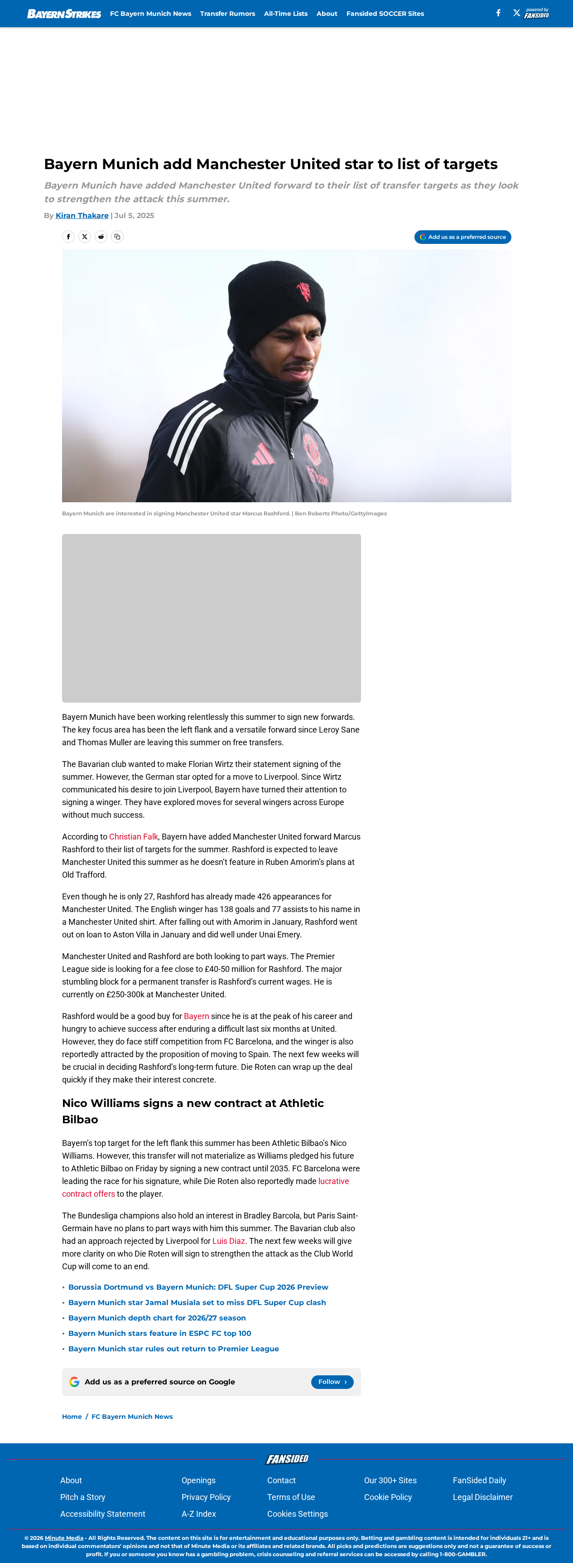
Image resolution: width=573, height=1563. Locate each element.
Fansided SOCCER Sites (385, 14)
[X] (516, 12)
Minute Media (64, 1537)
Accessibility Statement (102, 1514)
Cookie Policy (388, 1497)
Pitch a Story (83, 1497)
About (327, 14)
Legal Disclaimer (483, 1497)
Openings (199, 1480)
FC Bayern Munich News (150, 14)
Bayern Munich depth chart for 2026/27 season (157, 1318)
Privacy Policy (206, 1497)
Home (72, 1417)
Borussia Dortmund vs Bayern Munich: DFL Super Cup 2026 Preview (198, 1287)
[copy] (117, 236)
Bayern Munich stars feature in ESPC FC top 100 (159, 1333)
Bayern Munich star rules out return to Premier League (173, 1349)
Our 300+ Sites (390, 1480)
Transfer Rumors (227, 14)
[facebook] (498, 12)
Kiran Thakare (82, 215)
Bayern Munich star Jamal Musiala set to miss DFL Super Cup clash (197, 1302)
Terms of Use (291, 1497)
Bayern (196, 1016)
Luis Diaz (228, 1241)
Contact (281, 1480)
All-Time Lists (286, 14)
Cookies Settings (297, 1514)
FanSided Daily (479, 1480)
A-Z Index (199, 1514)
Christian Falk (133, 836)
